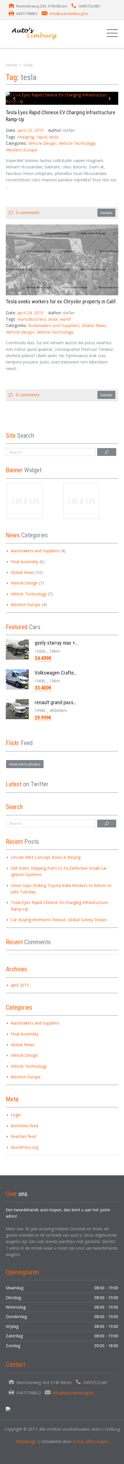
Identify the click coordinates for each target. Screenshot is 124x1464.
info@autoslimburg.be (68, 13)
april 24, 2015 (30, 312)
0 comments (28, 212)
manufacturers (31, 319)
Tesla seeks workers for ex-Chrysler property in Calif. (61, 301)
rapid (41, 137)
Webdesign (26, 1441)
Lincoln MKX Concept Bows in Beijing (45, 857)
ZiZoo (79, 1441)
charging (25, 137)
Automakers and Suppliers (53, 325)
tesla (53, 137)
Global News (94, 325)
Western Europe (21, 150)
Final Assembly (24, 561)
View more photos (25, 764)
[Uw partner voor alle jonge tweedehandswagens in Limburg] (41, 34)
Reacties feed (23, 1136)
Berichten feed (24, 1125)
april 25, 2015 (30, 130)
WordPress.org (24, 1147)
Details (106, 212)
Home (11, 65)
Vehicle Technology (77, 143)
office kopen (96, 1441)
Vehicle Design (42, 143)
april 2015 (20, 985)
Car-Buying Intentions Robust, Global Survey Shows (59, 919)
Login (16, 1114)
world (65, 319)
